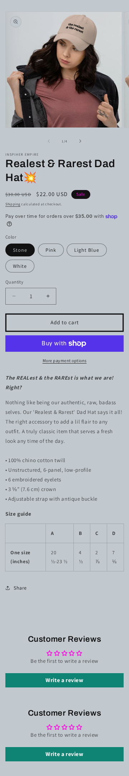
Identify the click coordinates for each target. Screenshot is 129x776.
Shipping (12, 204)
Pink (51, 250)
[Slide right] (80, 141)
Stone (20, 250)
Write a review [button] (64, 680)
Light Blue (86, 250)
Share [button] (20, 588)
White (20, 266)
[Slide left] (49, 141)
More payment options (65, 360)
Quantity (14, 282)
